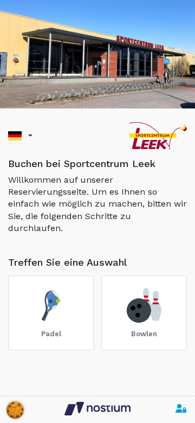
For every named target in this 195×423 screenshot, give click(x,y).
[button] (20, 136)
